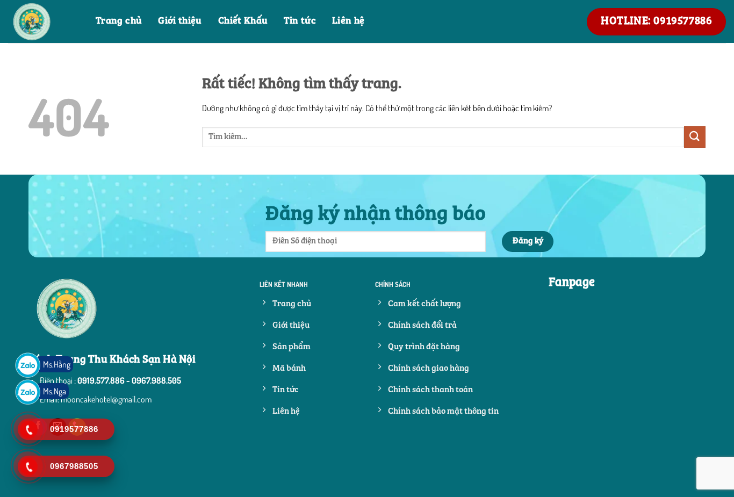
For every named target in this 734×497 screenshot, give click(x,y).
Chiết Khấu (243, 21)
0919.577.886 (101, 380)
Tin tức (300, 21)
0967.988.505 (156, 380)
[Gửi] (695, 136)
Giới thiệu (180, 21)
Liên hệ (348, 21)
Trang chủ (119, 21)
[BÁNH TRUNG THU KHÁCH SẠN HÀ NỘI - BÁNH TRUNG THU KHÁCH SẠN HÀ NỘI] (44, 21)
